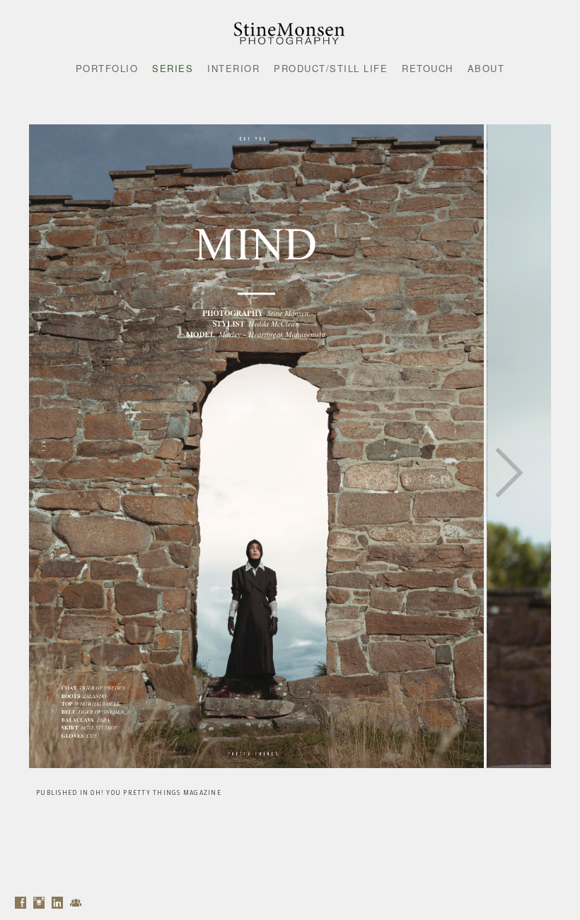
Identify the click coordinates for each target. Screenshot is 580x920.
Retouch (427, 68)
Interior (233, 68)
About (486, 68)
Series (172, 68)
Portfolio (107, 68)
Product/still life (331, 68)
